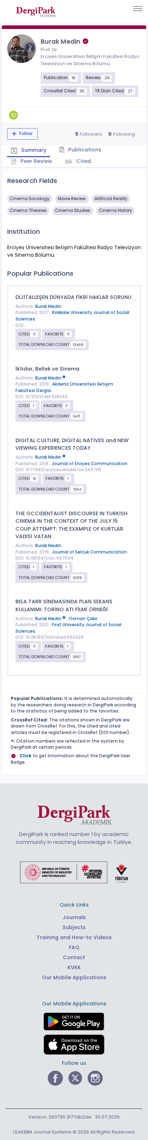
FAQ (74, 947)
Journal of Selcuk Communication (89, 552)
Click (25, 756)
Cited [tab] (83, 161)
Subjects (74, 927)
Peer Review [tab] (35, 161)
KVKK (74, 967)
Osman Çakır (83, 619)
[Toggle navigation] (138, 8)
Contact (74, 957)
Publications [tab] (84, 149)
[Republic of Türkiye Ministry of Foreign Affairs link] (74, 871)
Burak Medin (48, 306)
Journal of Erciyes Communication (90, 464)
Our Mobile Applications (74, 977)
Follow (25, 133)
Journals (74, 917)
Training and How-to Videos (74, 937)
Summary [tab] (33, 150)
